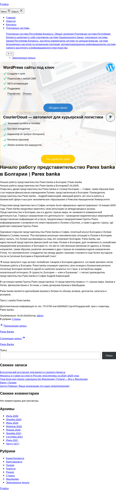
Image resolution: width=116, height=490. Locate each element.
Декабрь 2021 (13, 433)
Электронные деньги (23, 57)
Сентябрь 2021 (14, 436)
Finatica (4, 4)
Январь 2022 (13, 429)
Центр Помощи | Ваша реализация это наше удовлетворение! (34, 386)
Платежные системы (61, 37)
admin (40, 315)
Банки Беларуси (15, 458)
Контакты (11, 24)
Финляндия (12, 479)
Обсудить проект (58, 107)
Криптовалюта (14, 461)
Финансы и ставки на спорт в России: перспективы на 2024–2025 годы (39, 375)
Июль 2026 (12, 416)
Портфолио (13, 93)
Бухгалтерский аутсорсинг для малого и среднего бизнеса (32, 372)
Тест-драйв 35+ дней (58, 159)
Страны (16, 319)
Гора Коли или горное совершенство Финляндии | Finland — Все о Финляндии (44, 379)
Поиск (3, 350)
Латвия (10, 465)
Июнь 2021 (12, 440)
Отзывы (27, 93)
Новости (11, 21)
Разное (10, 472)
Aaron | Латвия (8, 382)
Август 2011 (12, 443)
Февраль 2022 (14, 426)
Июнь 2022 (12, 423)
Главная (10, 17)
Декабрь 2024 (13, 419)
